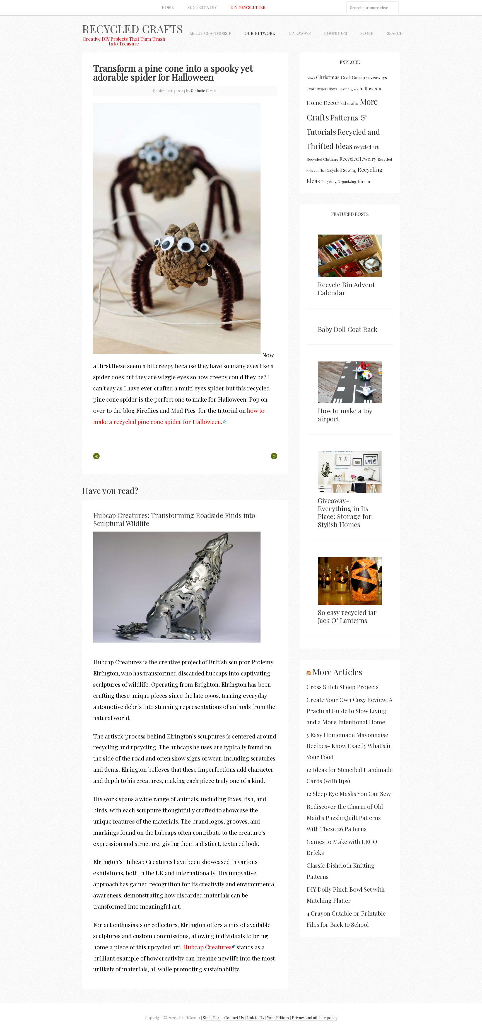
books (311, 78)
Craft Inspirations (322, 88)
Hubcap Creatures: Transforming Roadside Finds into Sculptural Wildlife (174, 519)
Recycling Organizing (338, 181)
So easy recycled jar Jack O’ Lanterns (347, 616)
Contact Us (234, 1017)
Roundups (335, 33)
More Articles (337, 671)
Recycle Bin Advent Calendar (346, 288)
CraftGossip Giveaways (364, 77)
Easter (344, 88)
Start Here (212, 1017)
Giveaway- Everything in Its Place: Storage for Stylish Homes (345, 512)
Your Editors (278, 1017)
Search (395, 33)
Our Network (260, 33)
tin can (365, 181)
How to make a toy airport (345, 414)
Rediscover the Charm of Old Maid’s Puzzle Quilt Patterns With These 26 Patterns (345, 817)
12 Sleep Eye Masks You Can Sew (349, 793)
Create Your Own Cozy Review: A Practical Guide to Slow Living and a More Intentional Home (349, 711)
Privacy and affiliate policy (314, 1017)
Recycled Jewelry (357, 159)
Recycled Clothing (322, 158)
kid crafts (349, 103)
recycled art (366, 147)
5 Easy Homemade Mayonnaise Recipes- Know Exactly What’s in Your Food (349, 746)
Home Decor (323, 102)
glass (354, 89)
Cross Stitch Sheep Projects (343, 687)
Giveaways (300, 33)
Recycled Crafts (132, 28)
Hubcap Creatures (207, 947)
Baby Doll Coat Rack (347, 329)
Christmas (327, 77)
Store (366, 33)
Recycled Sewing (340, 170)
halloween (370, 88)
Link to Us (255, 1017)
